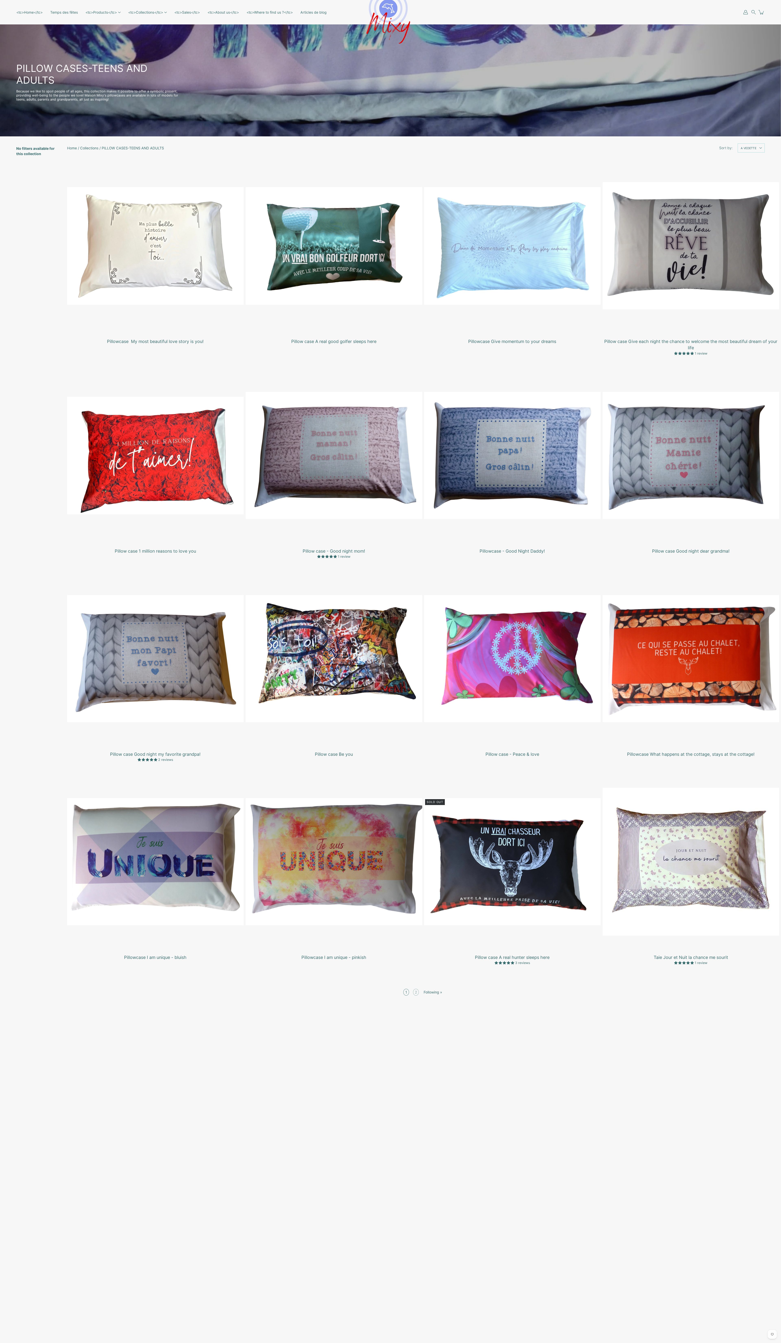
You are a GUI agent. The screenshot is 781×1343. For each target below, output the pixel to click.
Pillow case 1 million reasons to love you (155, 550)
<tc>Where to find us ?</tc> (270, 12)
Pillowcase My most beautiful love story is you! (155, 341)
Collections (89, 148)
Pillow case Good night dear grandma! (691, 550)
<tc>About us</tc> (223, 12)
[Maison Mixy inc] (390, 12)
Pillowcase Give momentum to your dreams (512, 341)
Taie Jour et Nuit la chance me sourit (690, 957)
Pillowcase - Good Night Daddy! (512, 550)
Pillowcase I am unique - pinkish (333, 957)
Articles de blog (313, 12)
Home (72, 148)
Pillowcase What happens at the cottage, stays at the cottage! (691, 754)
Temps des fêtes (64, 12)
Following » (433, 992)
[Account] (745, 12)
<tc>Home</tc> (29, 12)
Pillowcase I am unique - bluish (155, 957)
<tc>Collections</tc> (145, 12)
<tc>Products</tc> (101, 12)
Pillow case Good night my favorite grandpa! (155, 754)
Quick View (155, 246)
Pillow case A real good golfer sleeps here (333, 341)
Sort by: (726, 148)
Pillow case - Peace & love (512, 754)
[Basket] (761, 12)
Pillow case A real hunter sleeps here (512, 957)
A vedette (748, 148)
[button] (753, 12)
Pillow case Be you (334, 754)
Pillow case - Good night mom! (334, 550)
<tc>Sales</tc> (187, 12)
